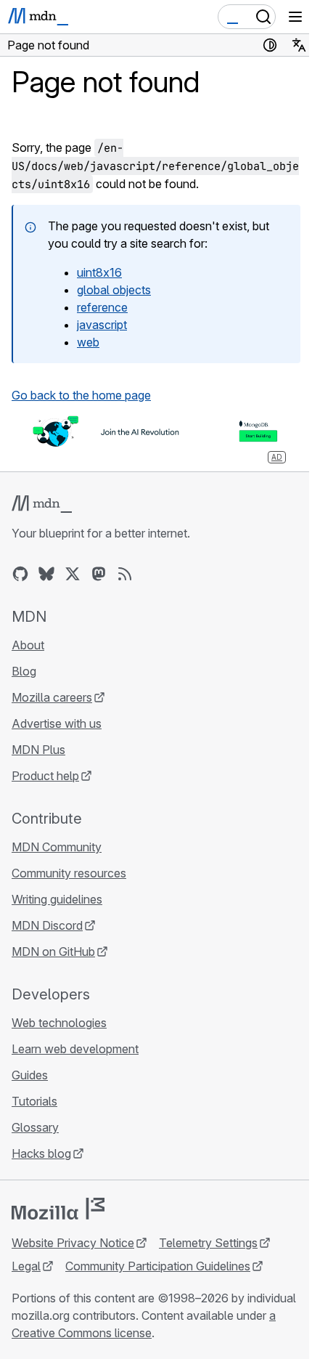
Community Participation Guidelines (157, 1266)
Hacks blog (41, 1153)
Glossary (35, 1127)
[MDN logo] (42, 504)
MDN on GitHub (53, 951)
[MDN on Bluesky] (46, 574)
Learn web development (75, 1049)
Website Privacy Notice (73, 1243)
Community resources (69, 873)
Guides (30, 1075)
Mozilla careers (52, 697)
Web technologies (59, 1022)
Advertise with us (57, 723)
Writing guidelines (57, 899)
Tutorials (34, 1101)
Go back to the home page (81, 395)
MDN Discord (47, 925)
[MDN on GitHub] (20, 574)
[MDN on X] (72, 574)
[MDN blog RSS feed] (125, 574)
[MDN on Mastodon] (98, 574)
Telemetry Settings (208, 1243)
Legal (26, 1266)
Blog (24, 671)
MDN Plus (38, 749)
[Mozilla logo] (58, 1209)
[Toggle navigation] (295, 16)
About (28, 645)
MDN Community (57, 847)
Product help (45, 775)
